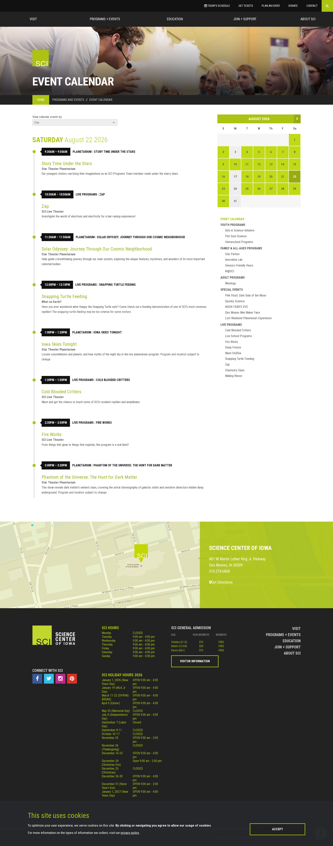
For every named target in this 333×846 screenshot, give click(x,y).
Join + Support (244, 19)
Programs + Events (105, 19)
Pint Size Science (236, 236)
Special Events (231, 289)
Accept (277, 829)
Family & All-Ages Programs (241, 248)
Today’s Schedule (218, 6)
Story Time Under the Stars (114, 152)
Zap (102, 194)
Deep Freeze (233, 347)
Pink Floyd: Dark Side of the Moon (245, 295)
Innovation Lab (233, 259)
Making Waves (233, 376)
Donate (293, 6)
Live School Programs (238, 336)
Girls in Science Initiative (239, 230)
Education (175, 19)
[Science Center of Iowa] (40, 58)
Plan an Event (271, 6)
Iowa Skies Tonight (107, 332)
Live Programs (86, 194)
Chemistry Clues (235, 370)
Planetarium (82, 152)
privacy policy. (130, 833)
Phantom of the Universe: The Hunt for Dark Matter (132, 465)
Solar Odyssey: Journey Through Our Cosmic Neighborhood (141, 237)
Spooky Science (235, 301)
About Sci (307, 19)
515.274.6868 (219, 571)
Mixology (230, 283)
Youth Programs (232, 225)
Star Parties (232, 254)
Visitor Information (195, 661)
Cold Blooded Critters (113, 380)
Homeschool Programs (239, 242)
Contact (312, 6)
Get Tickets (246, 6)
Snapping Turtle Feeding (117, 284)
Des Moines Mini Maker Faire (242, 312)
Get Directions (222, 582)
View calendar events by (47, 117)
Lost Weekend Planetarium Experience (248, 318)
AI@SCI (229, 271)
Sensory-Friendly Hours (239, 265)
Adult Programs (232, 277)
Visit (33, 19)
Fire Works (104, 422)
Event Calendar (232, 219)
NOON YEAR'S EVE (236, 307)
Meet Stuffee (233, 353)
